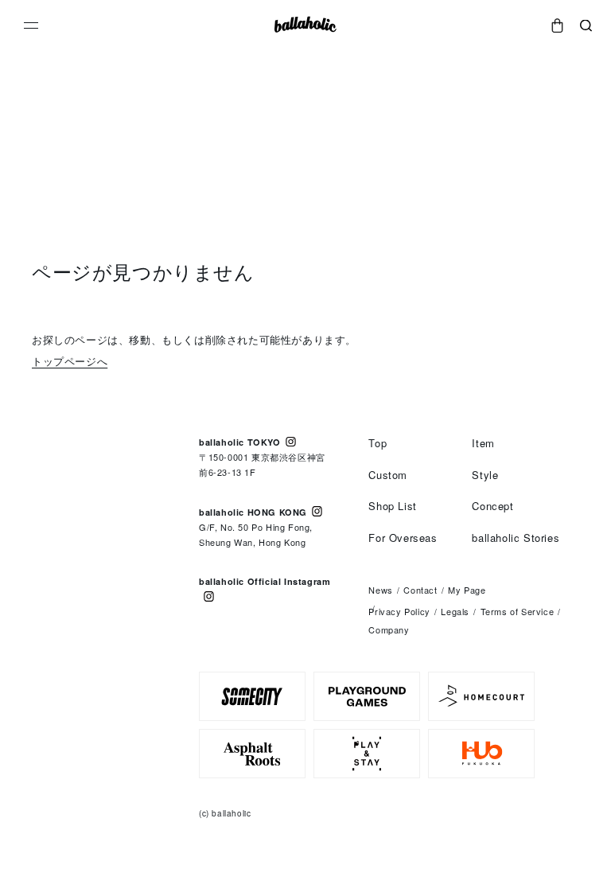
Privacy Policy (399, 611)
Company (388, 629)
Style (485, 474)
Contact (420, 589)
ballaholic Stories (515, 537)
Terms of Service (518, 611)
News (380, 589)
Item (483, 442)
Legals (455, 611)
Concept (492, 505)
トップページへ (69, 360)
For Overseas (402, 537)
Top (377, 442)
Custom (387, 474)
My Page (466, 589)
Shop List (392, 505)
